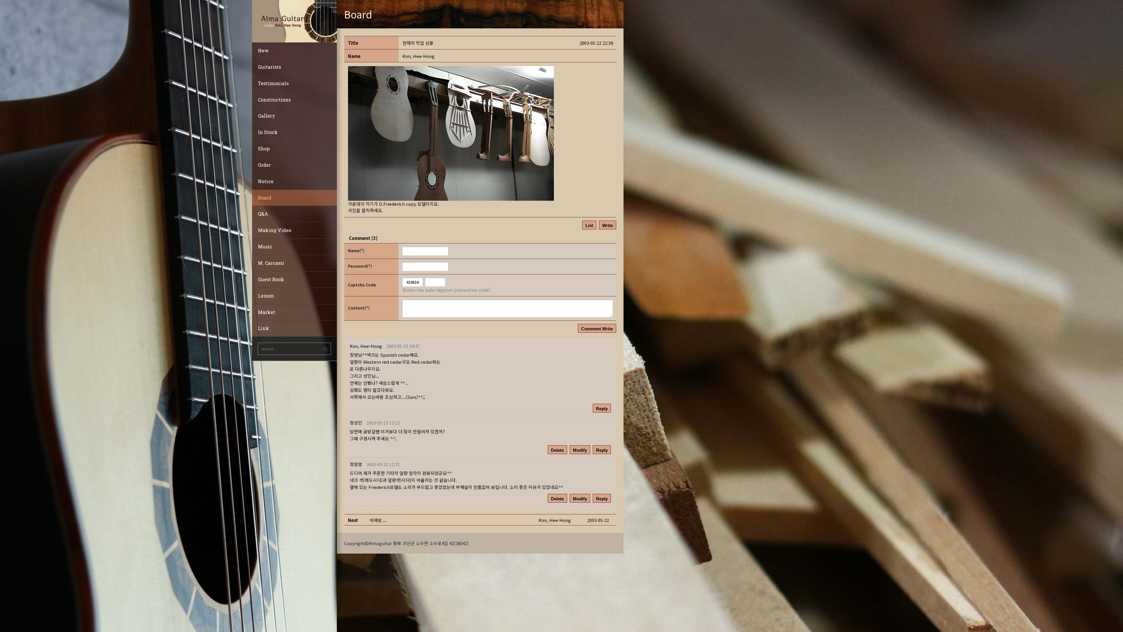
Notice (265, 181)
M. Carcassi (271, 263)
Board (264, 198)
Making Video (274, 230)
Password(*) (360, 266)
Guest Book (271, 279)
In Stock (268, 132)
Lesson (266, 296)
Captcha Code (362, 285)
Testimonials (273, 83)
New (263, 50)
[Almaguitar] (294, 21)
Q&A (263, 214)
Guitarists (269, 67)
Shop (264, 148)
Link (263, 328)
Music (265, 246)
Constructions (274, 100)
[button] (418, 56)
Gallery (266, 116)
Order (264, 165)
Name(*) (356, 250)
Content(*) (359, 308)
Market (266, 312)
